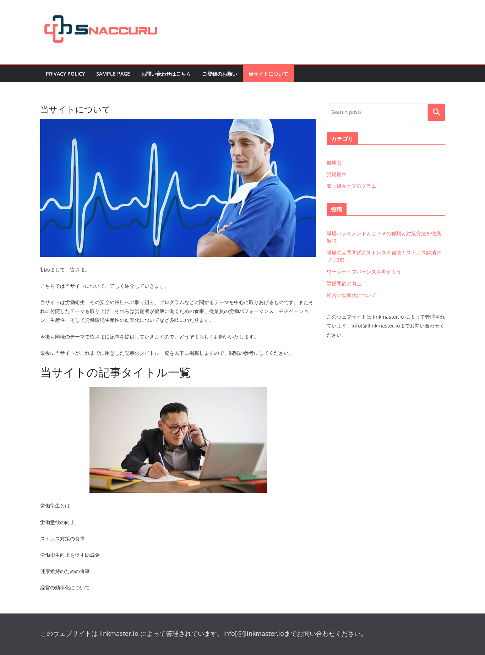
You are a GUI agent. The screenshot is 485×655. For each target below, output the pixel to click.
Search (436, 112)
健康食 (334, 162)
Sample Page (113, 73)
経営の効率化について (351, 295)
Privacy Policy (65, 73)
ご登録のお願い (219, 73)
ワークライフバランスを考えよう (364, 271)
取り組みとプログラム (351, 185)
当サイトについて (268, 73)
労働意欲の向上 (344, 283)
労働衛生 (337, 174)
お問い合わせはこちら (166, 73)
